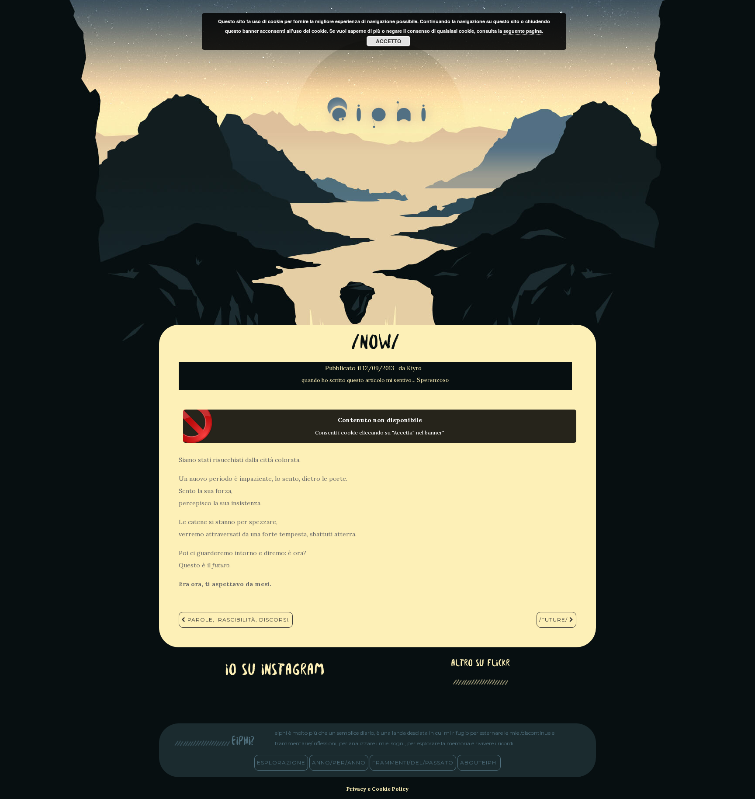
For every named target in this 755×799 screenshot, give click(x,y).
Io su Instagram (275, 671)
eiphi (378, 120)
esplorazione (281, 762)
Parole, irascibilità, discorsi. (238, 619)
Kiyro (414, 368)
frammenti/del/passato (413, 762)
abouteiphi (479, 762)
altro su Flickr (480, 663)
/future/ (554, 619)
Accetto (388, 41)
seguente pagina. (523, 31)
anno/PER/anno (339, 762)
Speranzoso (433, 380)
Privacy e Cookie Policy (377, 788)
